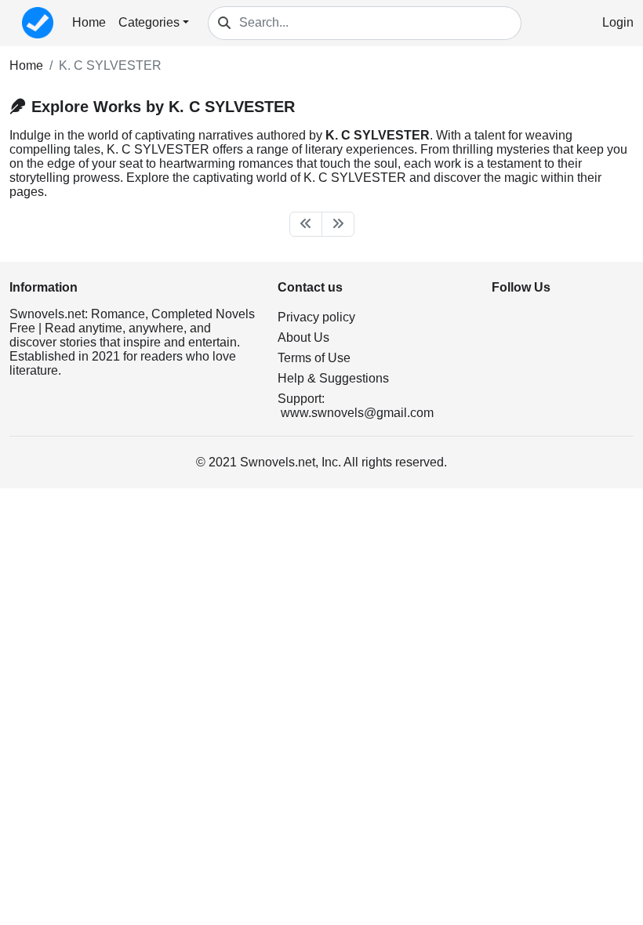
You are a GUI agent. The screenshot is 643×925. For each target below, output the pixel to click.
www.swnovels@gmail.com (357, 412)
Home (89, 22)
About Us (303, 337)
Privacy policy (316, 317)
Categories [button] (149, 22)
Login (618, 22)
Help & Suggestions (333, 378)
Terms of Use (314, 358)
